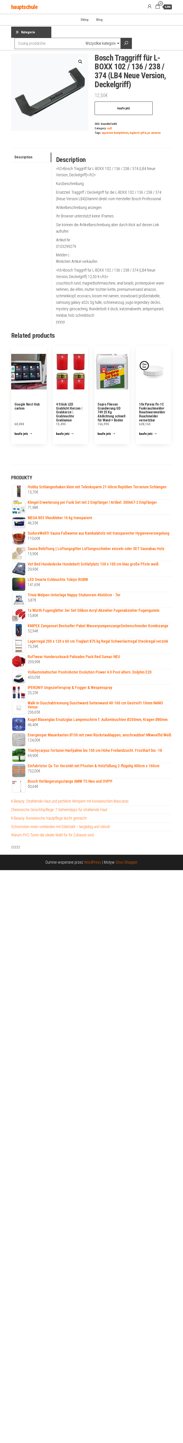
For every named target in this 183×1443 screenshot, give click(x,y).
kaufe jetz (123, 108)
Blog (99, 20)
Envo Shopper (126, 862)
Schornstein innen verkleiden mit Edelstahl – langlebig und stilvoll (60, 826)
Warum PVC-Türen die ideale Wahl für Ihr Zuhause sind (52, 835)
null (109, 128)
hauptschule (24, 7)
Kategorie (28, 32)
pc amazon (154, 132)
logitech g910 (138, 132)
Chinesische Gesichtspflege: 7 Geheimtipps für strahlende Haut (59, 809)
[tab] (31, 157)
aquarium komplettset (115, 132)
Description (23, 157)
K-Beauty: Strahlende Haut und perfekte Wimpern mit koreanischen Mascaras (70, 801)
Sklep (85, 20)
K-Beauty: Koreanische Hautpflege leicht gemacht (49, 818)
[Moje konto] (149, 6)
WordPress (92, 862)
